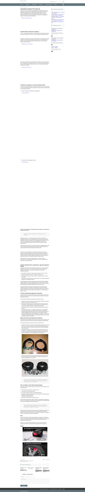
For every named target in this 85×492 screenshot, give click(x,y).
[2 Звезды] (25, 460)
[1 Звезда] (22, 460)
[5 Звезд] (21, 461)
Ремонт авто (41, 4)
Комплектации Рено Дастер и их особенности (56, 31)
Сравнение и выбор (48, 4)
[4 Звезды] (32, 460)
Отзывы (55, 4)
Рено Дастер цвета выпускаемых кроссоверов (57, 40)
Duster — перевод (30, 468)
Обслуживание (34, 4)
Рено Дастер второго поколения (23, 470)
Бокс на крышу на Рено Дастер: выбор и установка (46, 471)
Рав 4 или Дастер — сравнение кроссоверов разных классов (58, 17)
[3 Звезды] (28, 460)
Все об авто (27, 4)
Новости (21, 4)
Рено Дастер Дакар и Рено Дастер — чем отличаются (38, 471)
